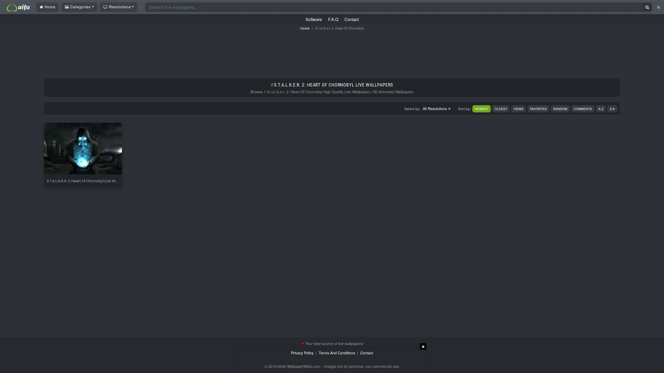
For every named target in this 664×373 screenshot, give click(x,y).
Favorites (538, 108)
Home (49, 6)
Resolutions (119, 6)
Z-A (612, 108)
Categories (80, 6)
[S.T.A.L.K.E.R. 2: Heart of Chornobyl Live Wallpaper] (83, 149)
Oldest (501, 108)
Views (518, 108)
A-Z (600, 108)
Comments (583, 108)
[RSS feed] (658, 7)
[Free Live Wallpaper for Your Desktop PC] (18, 6)
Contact (351, 19)
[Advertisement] (332, 51)
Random (560, 108)
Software (314, 19)
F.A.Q (333, 19)
